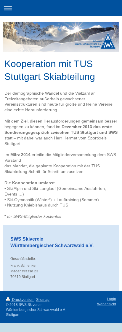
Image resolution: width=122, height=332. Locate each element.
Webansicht (106, 304)
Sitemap (42, 300)
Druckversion (22, 300)
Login (111, 299)
